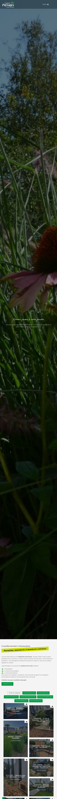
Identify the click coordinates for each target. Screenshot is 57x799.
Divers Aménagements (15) (28, 696)
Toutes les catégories (14, 693)
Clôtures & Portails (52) (11, 696)
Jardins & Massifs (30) (21, 700)
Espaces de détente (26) (45, 696)
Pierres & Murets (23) (35, 700)
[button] (45, 4)
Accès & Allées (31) (43, 693)
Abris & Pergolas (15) (29, 693)
